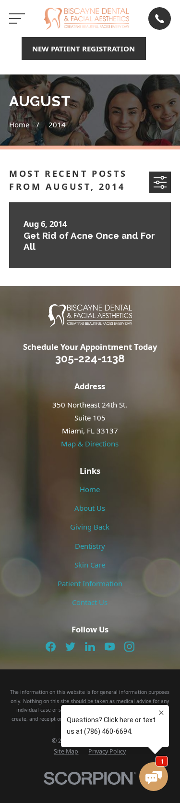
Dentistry (90, 546)
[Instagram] (129, 647)
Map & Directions (90, 443)
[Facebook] (51, 647)
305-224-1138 (90, 358)
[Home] (87, 19)
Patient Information (90, 583)
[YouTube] (110, 647)
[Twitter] (70, 647)
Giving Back (89, 526)
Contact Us (90, 602)
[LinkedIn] (90, 647)
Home (90, 489)
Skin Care (89, 564)
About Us (89, 508)
